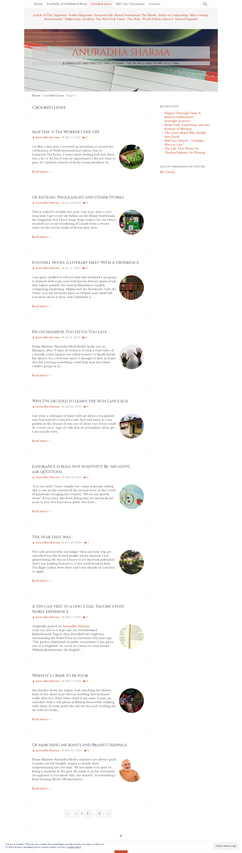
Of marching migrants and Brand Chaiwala (79, 745)
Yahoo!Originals (186, 19)
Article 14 (39, 15)
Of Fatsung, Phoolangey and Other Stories (78, 197)
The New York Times (110, 19)
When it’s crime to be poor (60, 675)
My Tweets (167, 172)
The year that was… (52, 537)
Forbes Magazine (81, 15)
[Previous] (68, 813)
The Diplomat (57, 15)
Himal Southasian (127, 15)
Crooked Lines (101, 4)
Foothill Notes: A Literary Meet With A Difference (85, 262)
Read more (40, 171)
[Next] (108, 813)
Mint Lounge (199, 15)
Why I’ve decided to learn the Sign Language (80, 401)
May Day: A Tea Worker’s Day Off (66, 132)
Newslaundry (53, 19)
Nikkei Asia (73, 19)
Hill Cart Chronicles (130, 4)
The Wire (134, 19)
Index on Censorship (173, 15)
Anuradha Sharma (121, 52)
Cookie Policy (74, 847)
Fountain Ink (104, 15)
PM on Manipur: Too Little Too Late (69, 332)
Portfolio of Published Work (67, 4)
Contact (154, 4)
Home (38, 4)
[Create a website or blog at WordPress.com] (121, 835)
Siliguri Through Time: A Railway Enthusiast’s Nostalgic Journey (182, 117)
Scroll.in (88, 19)
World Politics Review (158, 19)
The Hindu (149, 15)
